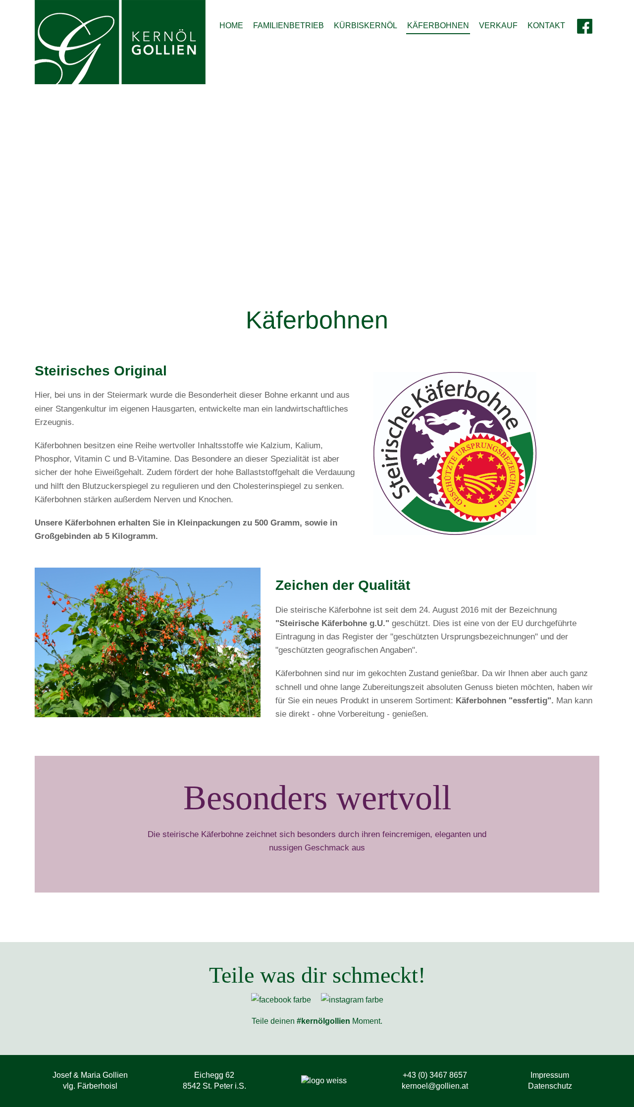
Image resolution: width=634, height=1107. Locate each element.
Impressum (549, 1075)
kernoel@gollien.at (435, 1086)
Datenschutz (550, 1086)
